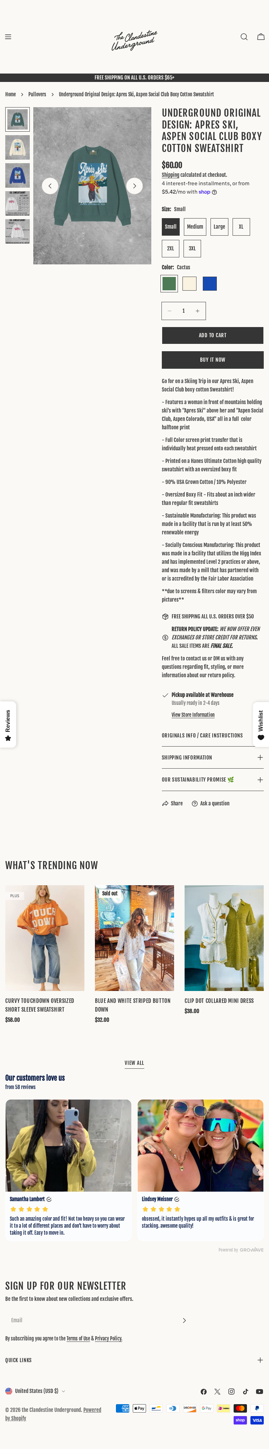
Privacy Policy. (108, 1338)
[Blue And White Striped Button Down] (134, 938)
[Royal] (209, 283)
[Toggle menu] (8, 37)
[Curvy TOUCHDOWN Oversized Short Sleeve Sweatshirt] (44, 938)
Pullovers (37, 94)
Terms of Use (78, 1338)
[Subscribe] (184, 1320)
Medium (195, 226)
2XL (170, 248)
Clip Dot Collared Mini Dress (219, 1000)
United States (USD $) (36, 1391)
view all (134, 1063)
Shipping (170, 175)
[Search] (244, 37)
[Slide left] (50, 186)
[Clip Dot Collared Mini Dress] (224, 938)
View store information (193, 715)
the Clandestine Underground (51, 1410)
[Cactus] (169, 283)
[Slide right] (134, 186)
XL (241, 226)
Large (219, 226)
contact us (196, 658)
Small (171, 226)
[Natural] (189, 283)
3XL (192, 248)
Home (10, 94)
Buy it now (213, 359)
